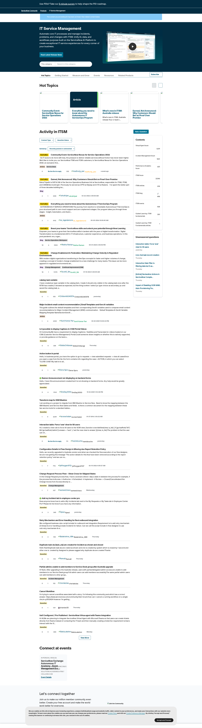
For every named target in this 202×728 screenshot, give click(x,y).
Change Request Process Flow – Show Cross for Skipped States (67, 473)
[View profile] (77, 172)
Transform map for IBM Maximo (53, 400)
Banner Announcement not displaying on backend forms (66, 378)
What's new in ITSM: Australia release (112, 94)
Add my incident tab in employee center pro (61, 498)
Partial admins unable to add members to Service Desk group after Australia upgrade (76, 567)
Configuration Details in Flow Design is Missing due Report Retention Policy (72, 449)
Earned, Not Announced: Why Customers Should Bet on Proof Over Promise (143, 96)
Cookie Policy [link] (112, 713)
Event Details (46, 677)
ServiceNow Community (29, 11)
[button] (156, 74)
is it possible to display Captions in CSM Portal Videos (63, 329)
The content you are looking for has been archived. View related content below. (73, 17)
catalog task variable (48, 280)
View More (85, 638)
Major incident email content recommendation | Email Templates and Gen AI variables (76, 304)
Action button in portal (49, 353)
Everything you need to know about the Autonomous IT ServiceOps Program (81, 96)
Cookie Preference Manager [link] (135, 713)
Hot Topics (45, 75)
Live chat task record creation (147, 255)
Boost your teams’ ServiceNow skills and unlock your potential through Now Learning (88, 228)
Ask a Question (141, 132)
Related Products (125, 75)
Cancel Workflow (46, 591)
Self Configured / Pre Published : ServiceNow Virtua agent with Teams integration (75, 615)
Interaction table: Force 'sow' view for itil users (59, 424)
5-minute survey (67, 4)
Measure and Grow (80, 75)
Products (43, 11)
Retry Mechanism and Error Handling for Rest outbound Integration (68, 520)
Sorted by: (43, 149)
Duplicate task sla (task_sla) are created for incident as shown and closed (71, 545)
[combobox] (73, 64)
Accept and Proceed (164, 720)
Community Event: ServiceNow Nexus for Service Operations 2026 (54, 94)
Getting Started (61, 75)
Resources (109, 75)
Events (97, 75)
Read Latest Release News (51, 55)
